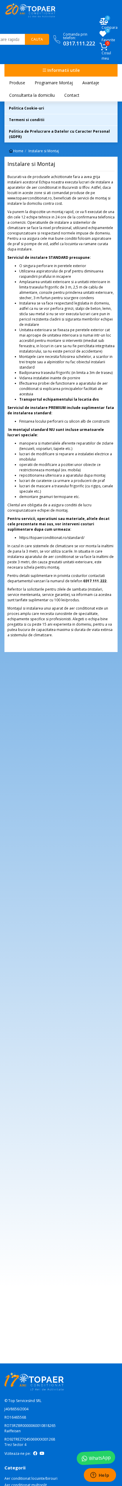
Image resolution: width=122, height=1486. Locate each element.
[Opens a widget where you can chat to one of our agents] (100, 1475)
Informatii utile (63, 70)
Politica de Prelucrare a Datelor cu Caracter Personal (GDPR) (59, 134)
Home (18, 150)
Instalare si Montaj (43, 150)
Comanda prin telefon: (79, 39)
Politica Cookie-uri (26, 108)
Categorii (14, 1468)
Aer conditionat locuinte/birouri (30, 1478)
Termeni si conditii (26, 119)
